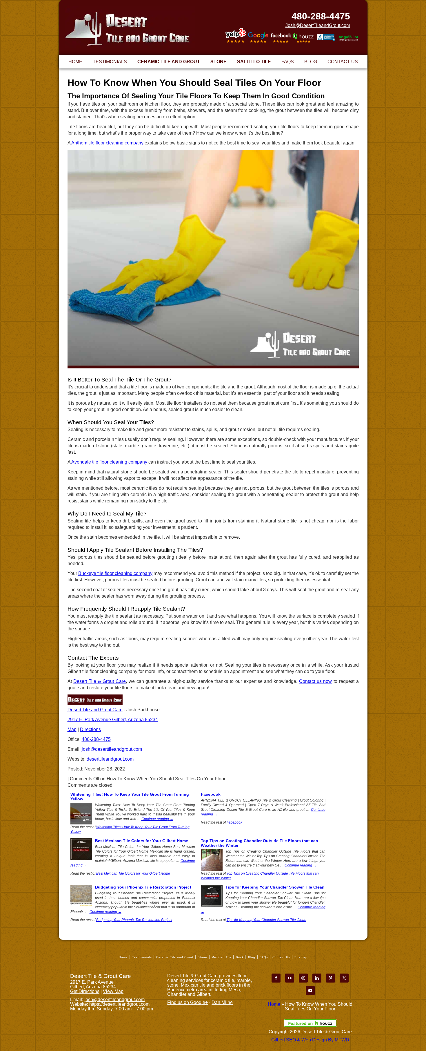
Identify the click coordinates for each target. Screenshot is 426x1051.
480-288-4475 (321, 16)
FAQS (287, 61)
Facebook (211, 794)
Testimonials (142, 957)
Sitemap (300, 957)
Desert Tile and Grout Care (95, 709)
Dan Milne (222, 1002)
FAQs (264, 957)
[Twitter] (344, 978)
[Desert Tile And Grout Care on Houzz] (303, 37)
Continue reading (157, 819)
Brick (240, 957)
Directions (90, 729)
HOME (75, 61)
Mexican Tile (222, 957)
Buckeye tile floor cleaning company (115, 573)
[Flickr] (289, 978)
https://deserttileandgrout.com (119, 1004)
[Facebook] (276, 978)
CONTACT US (342, 61)
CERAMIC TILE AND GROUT (168, 61)
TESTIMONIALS (110, 61)
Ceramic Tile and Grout (174, 957)
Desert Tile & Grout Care (99, 681)
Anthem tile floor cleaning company (107, 142)
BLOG (310, 61)
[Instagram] (303, 978)
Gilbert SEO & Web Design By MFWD (310, 1040)
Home (123, 957)
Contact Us (281, 957)
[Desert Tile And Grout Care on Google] (258, 36)
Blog (251, 957)
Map (72, 729)
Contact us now (315, 681)
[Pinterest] (330, 978)
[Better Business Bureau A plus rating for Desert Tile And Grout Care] (326, 38)
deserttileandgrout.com (110, 759)
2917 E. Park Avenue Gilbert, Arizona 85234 (113, 719)
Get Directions (84, 991)
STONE (218, 61)
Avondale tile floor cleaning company (109, 462)
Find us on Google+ (187, 1002)
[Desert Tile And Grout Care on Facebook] (281, 37)
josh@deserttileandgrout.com (112, 749)
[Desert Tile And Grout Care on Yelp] (235, 36)
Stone (202, 957)
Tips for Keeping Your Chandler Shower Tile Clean (275, 887)
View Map (113, 991)
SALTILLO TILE (254, 61)
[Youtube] (310, 990)
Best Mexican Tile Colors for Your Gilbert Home (141, 840)
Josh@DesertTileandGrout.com (317, 25)
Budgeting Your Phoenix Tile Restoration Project (143, 887)
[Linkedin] (316, 978)
